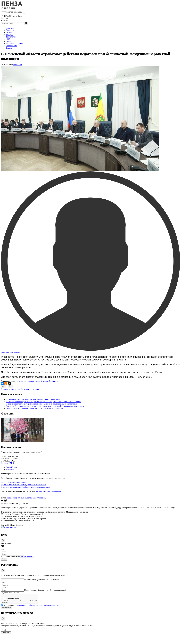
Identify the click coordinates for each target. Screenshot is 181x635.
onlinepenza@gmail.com (16, 498)
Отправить (6, 633)
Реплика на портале (14, 43)
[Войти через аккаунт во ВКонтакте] (2, 547)
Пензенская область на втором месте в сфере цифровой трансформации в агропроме (41, 404)
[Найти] (26, 23)
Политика (10, 28)
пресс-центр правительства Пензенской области (37, 381)
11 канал (9, 48)
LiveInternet (57, 491)
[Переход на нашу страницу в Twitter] (5, 501)
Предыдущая (10, 389)
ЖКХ (8, 39)
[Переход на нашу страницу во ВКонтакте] (2, 501)
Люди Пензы (11, 467)
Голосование (11, 46)
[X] (9, 383)
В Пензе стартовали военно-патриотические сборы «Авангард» (33, 399)
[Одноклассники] (5, 383)
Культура (9, 35)
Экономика (10, 32)
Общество (10, 30)
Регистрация (6, 607)
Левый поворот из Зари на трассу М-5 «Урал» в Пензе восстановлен (34, 408)
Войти (4, 559)
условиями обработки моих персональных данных (38, 605)
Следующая (30, 389)
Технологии (11, 37)
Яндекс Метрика (43, 491)
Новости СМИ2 (7, 463)
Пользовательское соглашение (13, 482)
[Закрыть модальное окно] (3, 540)
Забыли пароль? (26, 557)
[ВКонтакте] (2, 383)
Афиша (9, 41)
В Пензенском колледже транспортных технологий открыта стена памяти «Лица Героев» (43, 402)
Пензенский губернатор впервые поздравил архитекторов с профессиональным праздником (45, 406)
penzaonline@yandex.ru (36, 498)
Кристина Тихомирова (10, 352)
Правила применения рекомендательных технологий (23, 485)
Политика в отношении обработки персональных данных (25, 487)
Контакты (10, 469)
